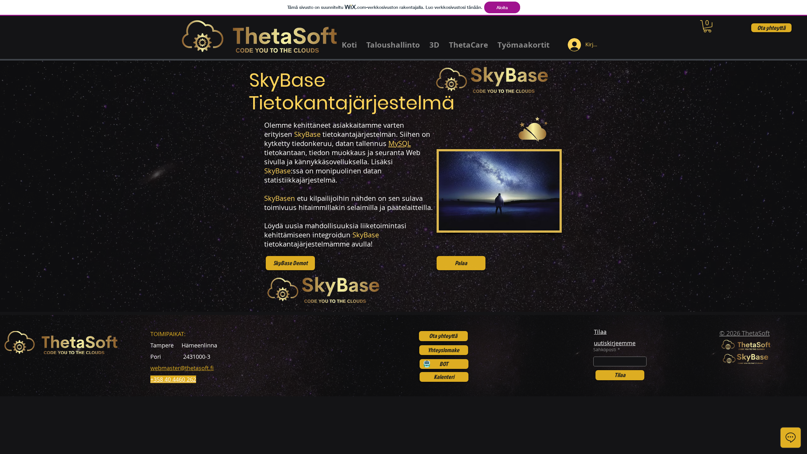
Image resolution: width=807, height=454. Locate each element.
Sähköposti (604, 349)
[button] (707, 26)
